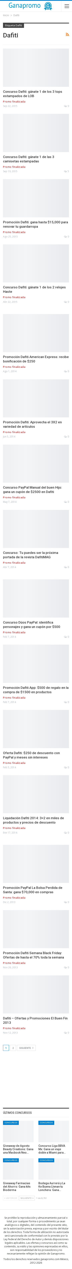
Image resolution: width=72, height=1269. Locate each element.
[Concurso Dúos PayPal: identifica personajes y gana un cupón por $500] (36, 598)
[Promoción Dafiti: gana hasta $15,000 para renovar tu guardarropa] (36, 198)
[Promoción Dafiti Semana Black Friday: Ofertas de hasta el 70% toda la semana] (36, 929)
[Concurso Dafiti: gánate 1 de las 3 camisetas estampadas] (36, 133)
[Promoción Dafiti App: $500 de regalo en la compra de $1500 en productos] (36, 664)
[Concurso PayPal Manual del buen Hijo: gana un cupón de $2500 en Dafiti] (36, 464)
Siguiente (25, 1048)
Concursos (10, 1123)
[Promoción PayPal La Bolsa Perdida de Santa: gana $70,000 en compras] (36, 864)
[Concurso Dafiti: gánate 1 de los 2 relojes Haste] (36, 263)
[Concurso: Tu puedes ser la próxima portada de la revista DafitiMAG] (36, 529)
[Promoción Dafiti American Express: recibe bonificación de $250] (36, 333)
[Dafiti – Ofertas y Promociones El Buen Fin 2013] (36, 994)
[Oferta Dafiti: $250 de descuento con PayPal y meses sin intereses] (36, 729)
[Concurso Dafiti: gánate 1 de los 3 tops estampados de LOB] (36, 68)
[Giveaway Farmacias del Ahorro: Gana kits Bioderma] (18, 1169)
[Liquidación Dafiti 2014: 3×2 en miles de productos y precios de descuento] (36, 794)
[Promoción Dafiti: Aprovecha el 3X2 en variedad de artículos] (36, 398)
